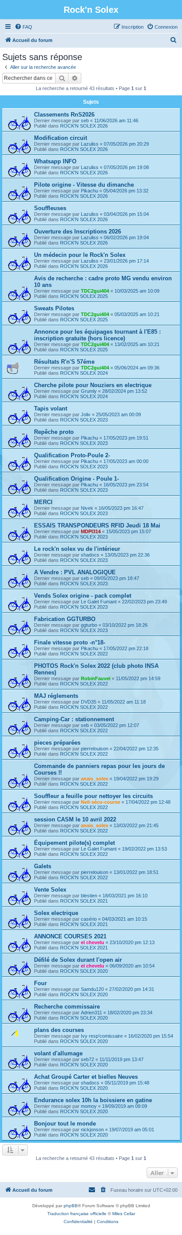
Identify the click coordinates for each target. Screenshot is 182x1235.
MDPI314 (91, 531)
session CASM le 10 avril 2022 (75, 819)
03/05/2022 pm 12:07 (116, 725)
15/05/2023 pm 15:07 (128, 531)
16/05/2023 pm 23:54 (125, 484)
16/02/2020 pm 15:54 (150, 1036)
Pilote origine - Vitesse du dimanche (84, 184)
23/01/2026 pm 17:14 (126, 261)
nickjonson (92, 1129)
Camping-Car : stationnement (74, 719)
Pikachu (89, 190)
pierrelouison (94, 748)
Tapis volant (50, 408)
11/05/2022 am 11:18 (124, 701)
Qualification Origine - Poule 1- (76, 478)
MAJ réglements (56, 696)
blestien (89, 895)
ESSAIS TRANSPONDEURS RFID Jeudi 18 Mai (97, 525)
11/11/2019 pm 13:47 (121, 1059)
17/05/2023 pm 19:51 (125, 438)
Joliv (86, 414)
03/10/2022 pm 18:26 (125, 625)
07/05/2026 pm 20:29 (126, 144)
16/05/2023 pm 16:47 (121, 508)
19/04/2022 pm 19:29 (136, 778)
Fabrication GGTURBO (64, 619)
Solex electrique (56, 913)
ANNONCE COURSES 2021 (70, 936)
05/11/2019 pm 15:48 (127, 1082)
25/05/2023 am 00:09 (118, 414)
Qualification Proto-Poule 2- (72, 455)
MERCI (43, 502)
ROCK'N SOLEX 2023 (84, 419)
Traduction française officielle (76, 1213)
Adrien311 (91, 1012)
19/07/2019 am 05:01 (131, 1129)
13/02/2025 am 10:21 (136, 344)
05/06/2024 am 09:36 (136, 367)
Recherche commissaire (67, 1006)
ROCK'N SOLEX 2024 (84, 373)
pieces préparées (57, 742)
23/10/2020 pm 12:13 (132, 942)
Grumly (89, 391)
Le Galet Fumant (99, 601)
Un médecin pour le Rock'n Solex (79, 255)
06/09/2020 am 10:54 (132, 965)
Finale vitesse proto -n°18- (69, 642)
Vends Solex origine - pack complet (82, 595)
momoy (89, 1106)
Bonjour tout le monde (65, 1123)
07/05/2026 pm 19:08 (126, 167)
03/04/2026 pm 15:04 (126, 214)
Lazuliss (90, 144)
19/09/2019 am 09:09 (124, 1106)
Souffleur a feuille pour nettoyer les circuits (93, 796)
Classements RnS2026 (64, 114)
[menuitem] (23, 27)
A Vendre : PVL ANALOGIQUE (75, 572)
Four (40, 983)
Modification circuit (60, 138)
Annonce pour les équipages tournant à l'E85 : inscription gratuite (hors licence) (97, 335)
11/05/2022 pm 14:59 (138, 678)
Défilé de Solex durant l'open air (78, 959)
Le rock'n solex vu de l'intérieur (77, 549)
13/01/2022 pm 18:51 (136, 872)
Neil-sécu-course (100, 802)
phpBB (71, 1205)
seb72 (87, 1059)
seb (85, 120)
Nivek (87, 508)
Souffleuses (50, 208)
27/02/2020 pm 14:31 (131, 989)
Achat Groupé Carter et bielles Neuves (86, 1076)
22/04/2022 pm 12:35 (136, 748)
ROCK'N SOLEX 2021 (84, 901)
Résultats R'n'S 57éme (64, 361)
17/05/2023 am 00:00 (125, 461)
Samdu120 (92, 989)
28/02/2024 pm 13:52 (124, 391)
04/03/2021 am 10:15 (124, 919)
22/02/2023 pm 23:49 (144, 601)
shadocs (90, 554)
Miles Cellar (123, 1213)
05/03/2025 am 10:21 (136, 314)
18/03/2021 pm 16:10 (125, 895)
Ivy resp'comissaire (102, 1036)
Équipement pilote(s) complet (74, 843)
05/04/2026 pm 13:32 (125, 190)
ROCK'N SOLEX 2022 (84, 653)
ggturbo (89, 625)
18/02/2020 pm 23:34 (129, 1012)
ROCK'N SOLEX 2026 (84, 125)
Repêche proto (54, 432)
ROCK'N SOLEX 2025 (84, 296)
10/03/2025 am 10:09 (136, 291)
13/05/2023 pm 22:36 (127, 554)
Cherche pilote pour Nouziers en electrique (93, 385)
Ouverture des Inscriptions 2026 (77, 231)
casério (89, 919)
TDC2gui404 (95, 291)
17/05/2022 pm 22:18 (125, 648)
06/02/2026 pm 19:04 (126, 237)
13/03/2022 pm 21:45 (136, 825)
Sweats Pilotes (54, 308)
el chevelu (92, 942)
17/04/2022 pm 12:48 (148, 802)
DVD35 (88, 701)
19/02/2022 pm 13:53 (144, 848)
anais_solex (94, 778)
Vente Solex (50, 889)
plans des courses (59, 1030)
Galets (42, 866)
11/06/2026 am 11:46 (116, 120)
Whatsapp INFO (55, 161)
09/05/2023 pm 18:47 (116, 578)
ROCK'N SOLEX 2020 (84, 971)
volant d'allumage (58, 1053)
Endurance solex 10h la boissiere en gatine (93, 1100)
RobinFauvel (95, 678)
